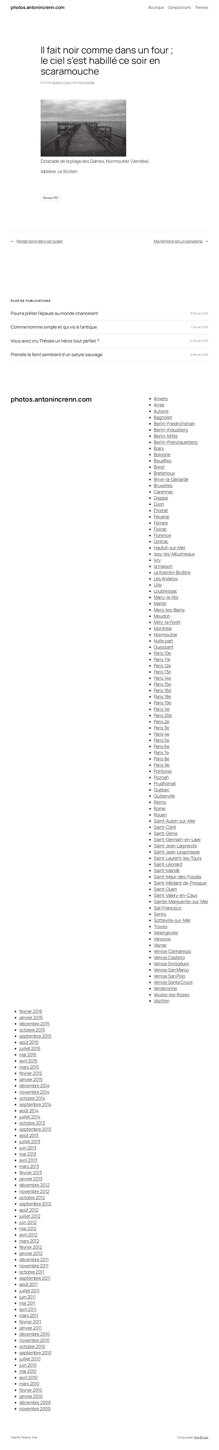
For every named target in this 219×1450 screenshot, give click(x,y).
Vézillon (161, 1001)
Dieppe (161, 498)
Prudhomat (165, 783)
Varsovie (162, 939)
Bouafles (162, 461)
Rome (159, 808)
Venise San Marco (171, 970)
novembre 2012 (34, 1191)
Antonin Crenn (61, 82)
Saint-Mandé (167, 870)
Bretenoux (164, 473)
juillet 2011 (29, 1291)
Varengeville (166, 933)
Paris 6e (161, 746)
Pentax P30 (50, 198)
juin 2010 (28, 1365)
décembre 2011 (34, 1259)
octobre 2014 (32, 1098)
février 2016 (30, 1011)
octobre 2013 (32, 1123)
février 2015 (30, 1073)
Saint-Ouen (165, 889)
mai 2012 (27, 1228)
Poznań (161, 777)
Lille (158, 585)
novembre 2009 (34, 1409)
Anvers (160, 398)
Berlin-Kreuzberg (171, 430)
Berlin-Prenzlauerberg (176, 442)
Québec (161, 790)
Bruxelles (163, 485)
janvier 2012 (31, 1253)
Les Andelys (166, 579)
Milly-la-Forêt (167, 622)
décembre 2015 (34, 1024)
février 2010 (30, 1390)
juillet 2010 (29, 1359)
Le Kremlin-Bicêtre (172, 572)
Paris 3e (161, 728)
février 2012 (30, 1247)
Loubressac (165, 591)
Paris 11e (162, 659)
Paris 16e (162, 690)
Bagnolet (163, 417)
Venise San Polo (169, 976)
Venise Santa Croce (173, 982)
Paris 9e (161, 765)
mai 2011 (27, 1303)
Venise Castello (169, 957)
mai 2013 (27, 1154)
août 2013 (28, 1135)
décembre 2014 (34, 1086)
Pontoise (163, 771)
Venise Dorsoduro (171, 964)
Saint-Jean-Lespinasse (177, 852)
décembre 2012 (34, 1185)
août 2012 (28, 1210)
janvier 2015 (31, 1079)
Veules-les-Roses (171, 995)
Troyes (160, 926)
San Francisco (167, 908)
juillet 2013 (29, 1141)
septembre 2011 (34, 1278)
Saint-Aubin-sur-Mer (174, 821)
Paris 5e (161, 740)
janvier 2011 (30, 1328)
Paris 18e (162, 696)
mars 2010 (29, 1384)
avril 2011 (28, 1309)
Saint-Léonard (168, 864)
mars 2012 (29, 1241)
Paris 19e (162, 703)
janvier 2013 (30, 1179)
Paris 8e (161, 759)
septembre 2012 (35, 1204)
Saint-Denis (166, 833)
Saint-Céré (165, 827)
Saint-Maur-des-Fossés (177, 877)
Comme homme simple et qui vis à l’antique (54, 327)
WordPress (201, 1437)
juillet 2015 (29, 1048)
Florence (162, 535)
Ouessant (163, 647)
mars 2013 (29, 1166)
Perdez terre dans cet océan (39, 241)
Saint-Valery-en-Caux (175, 895)
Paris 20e (163, 715)
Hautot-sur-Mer (169, 548)
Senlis (160, 914)
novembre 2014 (34, 1092)
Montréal (163, 628)
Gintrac (161, 541)
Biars (159, 448)
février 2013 (30, 1172)
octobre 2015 (32, 1030)
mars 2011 (28, 1315)
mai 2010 (27, 1371)
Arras (159, 405)
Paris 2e (161, 721)
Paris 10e (162, 653)
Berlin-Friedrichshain (174, 423)
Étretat (161, 510)
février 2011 (30, 1322)
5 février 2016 (199, 355)
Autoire (161, 411)
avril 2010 (28, 1377)
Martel (160, 603)
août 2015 (28, 1042)
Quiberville (164, 796)
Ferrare (161, 523)
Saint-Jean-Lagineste (175, 846)
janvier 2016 (31, 1017)
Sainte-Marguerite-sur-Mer (181, 901)
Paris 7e (161, 752)
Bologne (162, 454)
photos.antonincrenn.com (38, 7)
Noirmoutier (87, 82)
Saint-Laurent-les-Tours (178, 858)
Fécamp (161, 517)
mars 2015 (29, 1067)
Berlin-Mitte (166, 436)
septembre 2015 (35, 1036)
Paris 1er (162, 709)
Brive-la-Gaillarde (171, 479)
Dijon (159, 504)
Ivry (157, 560)
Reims (160, 802)
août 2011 (28, 1284)
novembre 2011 (34, 1266)
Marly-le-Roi (166, 597)
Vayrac (160, 945)
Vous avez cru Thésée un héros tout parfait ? (55, 340)
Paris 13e (162, 672)
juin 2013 (27, 1148)
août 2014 (28, 1111)
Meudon (162, 616)
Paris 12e (162, 665)
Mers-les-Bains (169, 610)
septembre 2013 (35, 1129)
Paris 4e (161, 734)
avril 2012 (28, 1235)
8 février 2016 (199, 313)
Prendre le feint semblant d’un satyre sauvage (56, 354)
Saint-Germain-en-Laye (177, 839)
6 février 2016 (199, 341)
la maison (163, 566)
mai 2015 (27, 1055)
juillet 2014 (29, 1117)
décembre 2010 (34, 1334)
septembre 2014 (35, 1104)
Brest (159, 467)
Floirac (160, 529)
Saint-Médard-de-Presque (180, 883)
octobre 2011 (31, 1272)
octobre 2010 (32, 1346)
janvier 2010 (31, 1396)
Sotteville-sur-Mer (172, 920)
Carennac (163, 492)
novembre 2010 (34, 1340)
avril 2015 (28, 1061)
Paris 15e (162, 684)
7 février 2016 (199, 327)
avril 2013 (28, 1160)
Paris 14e (162, 678)
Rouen (160, 815)
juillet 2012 (29, 1216)
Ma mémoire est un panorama (178, 241)
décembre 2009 (35, 1402)
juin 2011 (27, 1297)
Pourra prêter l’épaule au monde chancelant (54, 313)
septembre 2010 (35, 1353)
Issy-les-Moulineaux (174, 554)
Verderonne (165, 988)
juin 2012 (28, 1222)
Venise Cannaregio (172, 951)
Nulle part (163, 641)
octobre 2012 (32, 1197)
